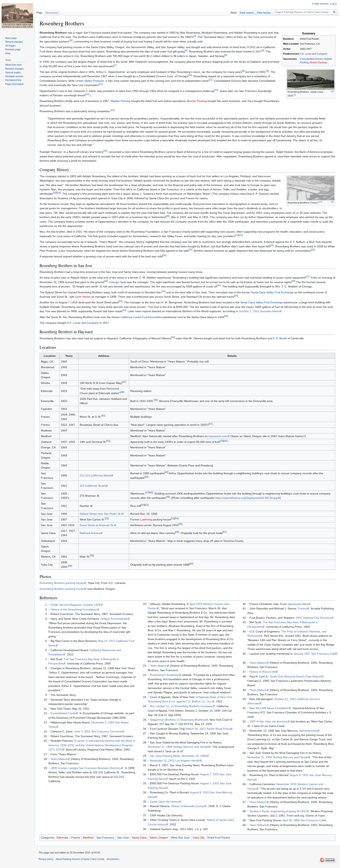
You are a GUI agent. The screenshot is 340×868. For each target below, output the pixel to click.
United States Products (89, 80)
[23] (272, 245)
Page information (14, 84)
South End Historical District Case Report (295, 676)
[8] (243, 71)
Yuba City (198, 837)
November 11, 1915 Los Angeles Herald (175, 760)
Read (234, 12)
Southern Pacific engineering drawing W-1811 (277, 811)
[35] (226, 316)
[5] (263, 50)
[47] (147, 492)
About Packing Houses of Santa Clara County (80, 859)
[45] (166, 472)
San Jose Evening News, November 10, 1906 (178, 755)
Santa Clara (139, 837)
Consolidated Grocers (311, 59)
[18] (55, 193)
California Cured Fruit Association (141, 317)
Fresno (302, 608)
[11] (210, 79)
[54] (177, 518)
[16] (105, 151)
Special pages (13, 72)
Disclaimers (113, 859)
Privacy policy (46, 859)
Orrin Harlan (83, 296)
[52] (107, 518)
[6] (226, 55)
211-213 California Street (95, 475)
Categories (47, 837)
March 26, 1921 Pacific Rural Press (208, 728)
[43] (222, 441)
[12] (101, 84)
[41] (211, 423)
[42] (108, 441)
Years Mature (59, 759)
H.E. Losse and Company (313, 53)
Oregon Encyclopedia (114, 618)
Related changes (14, 68)
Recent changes (14, 41)
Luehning (146, 519)
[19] (59, 193)
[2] (194, 36)
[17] (320, 202)
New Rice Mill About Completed (268, 708)
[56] (177, 532)
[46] (146, 476)
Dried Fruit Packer (218, 837)
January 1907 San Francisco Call (314, 653)
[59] (70, 565)
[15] (113, 110)
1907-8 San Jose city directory (268, 721)
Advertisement (308, 730)
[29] (293, 281)
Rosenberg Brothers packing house (62, 582)
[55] (180, 524)
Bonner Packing (318, 62)
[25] (313, 249)
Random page (13, 49)
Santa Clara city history (164, 801)
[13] (216, 90)
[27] (308, 276)
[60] (191, 563)
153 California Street (92, 485)
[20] (168, 216)
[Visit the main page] (17, 15)
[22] (241, 235)
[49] (168, 497)
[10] (190, 75)
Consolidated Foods (63, 713)
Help (7, 53)
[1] (295, 95)
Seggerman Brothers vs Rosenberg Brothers (177, 719)
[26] (164, 255)
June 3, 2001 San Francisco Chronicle (98, 731)
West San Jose (180, 837)
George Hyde (117, 282)
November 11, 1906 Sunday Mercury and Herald (178, 746)
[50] (143, 505)
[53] (173, 518)
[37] (124, 382)
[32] (236, 295)
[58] (92, 555)
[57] (224, 532)
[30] (219, 285)
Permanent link (13, 80)
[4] (186, 50)
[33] (120, 301)
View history (264, 12)
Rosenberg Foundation (164, 674)
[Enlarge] (332, 91)
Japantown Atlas (298, 604)
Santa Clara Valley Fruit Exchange (272, 292)
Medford (88, 837)
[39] (156, 400)
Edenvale (62, 837)
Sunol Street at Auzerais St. (97, 525)
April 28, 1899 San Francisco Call (303, 820)
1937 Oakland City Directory (313, 617)
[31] (163, 291)
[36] (173, 337)
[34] (124, 310)
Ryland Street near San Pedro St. (100, 513)
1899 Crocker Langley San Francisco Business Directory (86, 768)
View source (247, 12)
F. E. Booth (280, 338)
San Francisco (105, 837)
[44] (225, 441)
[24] (190, 249)
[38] (122, 392)
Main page (11, 38)
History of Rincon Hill (262, 671)
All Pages (10, 45)
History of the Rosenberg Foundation (74, 609)
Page (39, 12)
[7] (115, 65)
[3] (71, 40)
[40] (103, 416)
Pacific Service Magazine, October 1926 (75, 604)
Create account (320, 3)
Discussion (51, 12)
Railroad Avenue (90, 533)
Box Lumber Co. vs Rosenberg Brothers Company (181, 706)
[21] (237, 235)
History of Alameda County (187, 806)
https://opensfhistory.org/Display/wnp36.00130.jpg (246, 497)
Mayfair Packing (120, 101)
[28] (106, 281)
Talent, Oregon (159, 837)
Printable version (14, 76)
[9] (267, 71)
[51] (147, 505)
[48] (151, 492)
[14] (87, 94)
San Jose (123, 837)
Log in (333, 3)
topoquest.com (218, 436)
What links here (13, 64)
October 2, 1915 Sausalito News (259, 311)
